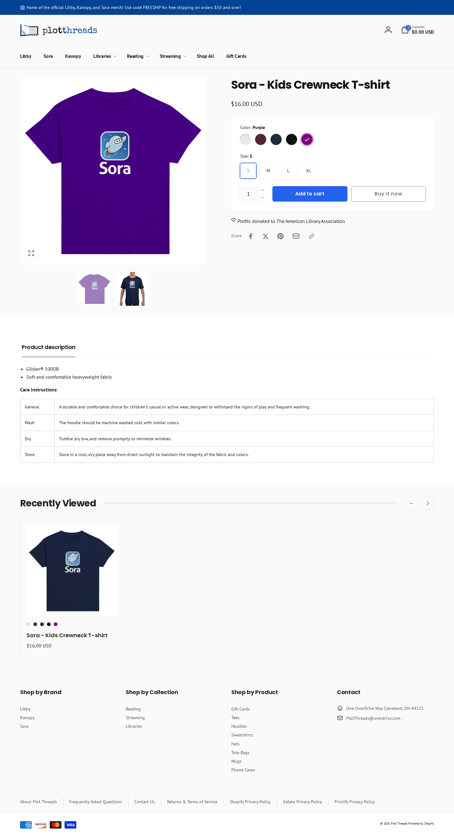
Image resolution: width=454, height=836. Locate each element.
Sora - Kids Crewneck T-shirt (67, 635)
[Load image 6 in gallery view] (132, 289)
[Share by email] (296, 236)
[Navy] (276, 139)
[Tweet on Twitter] (266, 236)
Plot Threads (399, 823)
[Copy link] (312, 236)
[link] (130, 7)
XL (308, 170)
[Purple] (307, 139)
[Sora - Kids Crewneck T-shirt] (72, 605)
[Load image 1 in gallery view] (94, 289)
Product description (49, 347)
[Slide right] (427, 503)
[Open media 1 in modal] (113, 171)
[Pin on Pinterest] (280, 236)
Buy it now (388, 193)
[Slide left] (411, 503)
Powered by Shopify (421, 823)
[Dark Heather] (245, 139)
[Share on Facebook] (251, 236)
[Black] (291, 139)
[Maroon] (260, 139)
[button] (417, 29)
